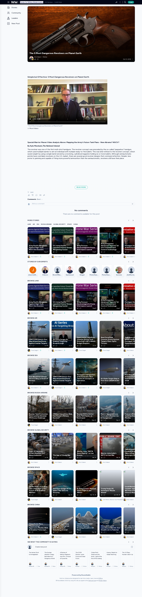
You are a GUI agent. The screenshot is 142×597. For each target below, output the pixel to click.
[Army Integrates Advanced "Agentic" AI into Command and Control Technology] (110, 240)
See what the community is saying (42, 542)
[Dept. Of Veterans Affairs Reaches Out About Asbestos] (39, 446)
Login (131, 2)
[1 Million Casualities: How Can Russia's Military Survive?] (63, 409)
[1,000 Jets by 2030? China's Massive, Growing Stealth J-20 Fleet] (87, 520)
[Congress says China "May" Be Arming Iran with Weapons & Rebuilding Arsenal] (63, 520)
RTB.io (101, 578)
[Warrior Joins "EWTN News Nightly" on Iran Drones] (87, 446)
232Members (49, 2)
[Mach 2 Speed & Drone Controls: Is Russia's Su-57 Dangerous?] (110, 409)
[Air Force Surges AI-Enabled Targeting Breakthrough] (63, 334)
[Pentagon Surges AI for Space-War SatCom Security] (63, 483)
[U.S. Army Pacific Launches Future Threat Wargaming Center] (63, 240)
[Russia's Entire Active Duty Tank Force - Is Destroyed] (87, 409)
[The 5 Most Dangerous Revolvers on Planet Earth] (81, 34)
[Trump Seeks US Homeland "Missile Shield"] (110, 483)
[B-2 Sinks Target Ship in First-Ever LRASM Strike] (110, 371)
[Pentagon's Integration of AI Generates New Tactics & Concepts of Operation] (87, 371)
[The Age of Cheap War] (63, 446)
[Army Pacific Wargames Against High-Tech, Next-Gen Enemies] (39, 240)
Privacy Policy (103, 580)
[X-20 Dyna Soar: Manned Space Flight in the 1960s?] (87, 483)
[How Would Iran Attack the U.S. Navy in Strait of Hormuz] (39, 371)
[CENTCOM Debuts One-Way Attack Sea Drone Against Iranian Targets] (39, 334)
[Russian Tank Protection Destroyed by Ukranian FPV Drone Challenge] (39, 409)
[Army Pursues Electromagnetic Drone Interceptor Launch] (87, 240)
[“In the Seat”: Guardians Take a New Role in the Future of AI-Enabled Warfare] (39, 483)
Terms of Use (92, 580)
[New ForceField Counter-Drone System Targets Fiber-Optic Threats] (110, 334)
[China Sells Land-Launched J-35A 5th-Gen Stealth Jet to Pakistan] (110, 520)
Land (31, 192)
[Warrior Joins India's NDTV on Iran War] (110, 446)
